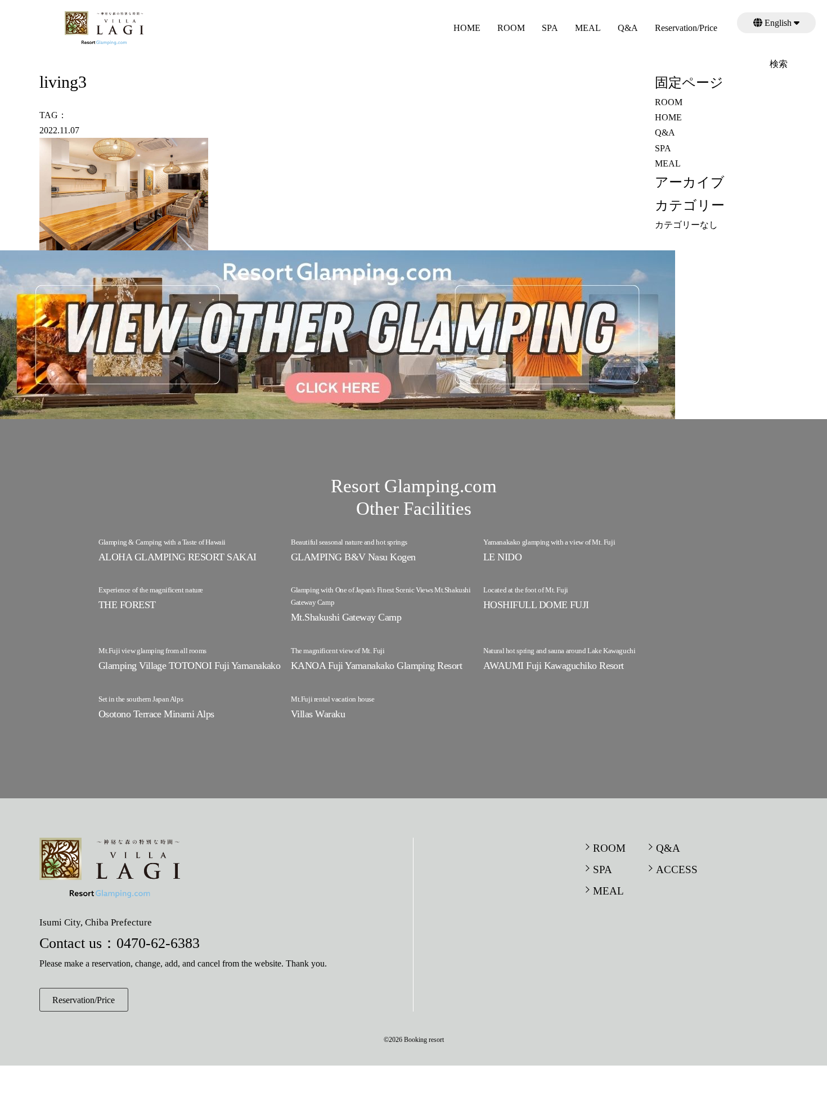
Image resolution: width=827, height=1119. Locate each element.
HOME (466, 28)
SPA (550, 28)
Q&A (628, 28)
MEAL (588, 28)
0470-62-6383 (158, 943)
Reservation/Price (686, 28)
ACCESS (677, 869)
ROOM (511, 28)
